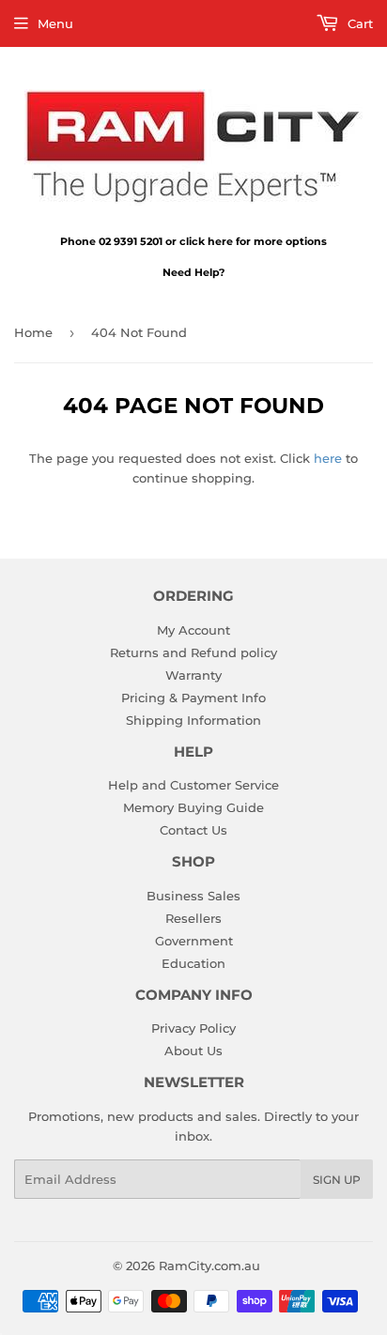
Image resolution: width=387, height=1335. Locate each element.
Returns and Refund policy (193, 652)
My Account (193, 629)
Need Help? (193, 272)
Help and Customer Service (193, 784)
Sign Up (337, 1180)
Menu (55, 23)
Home (33, 332)
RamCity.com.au (209, 1265)
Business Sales (193, 895)
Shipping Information (193, 720)
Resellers (193, 918)
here (328, 458)
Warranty (193, 675)
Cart (358, 23)
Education (193, 963)
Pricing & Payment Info (193, 697)
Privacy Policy (193, 1028)
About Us (193, 1050)
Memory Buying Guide (193, 807)
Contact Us (193, 829)
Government (194, 940)
